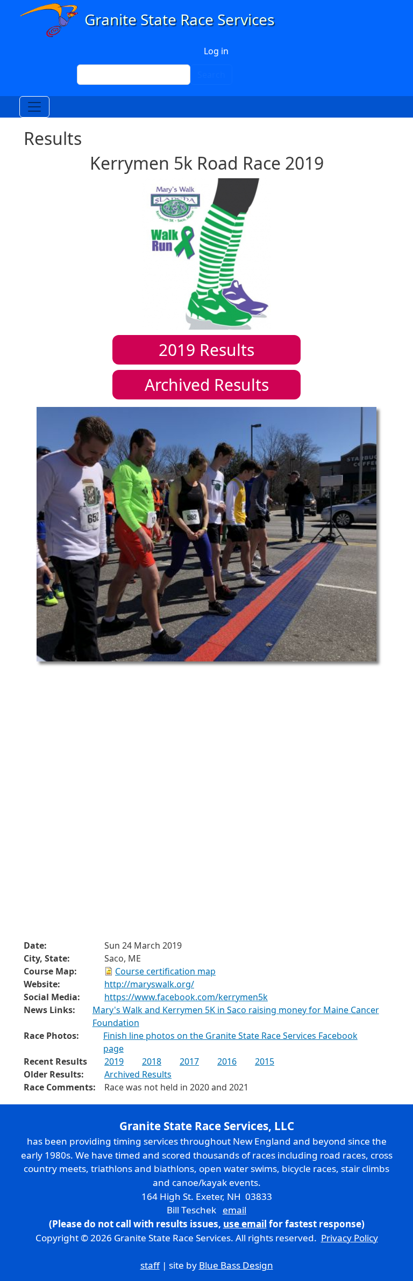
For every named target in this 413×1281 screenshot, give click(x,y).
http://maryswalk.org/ (149, 984)
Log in (216, 51)
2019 (114, 1061)
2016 (227, 1061)
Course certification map (165, 971)
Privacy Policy (349, 1238)
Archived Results (207, 385)
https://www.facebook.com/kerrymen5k (186, 997)
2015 (264, 1061)
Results (206, 350)
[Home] (152, 20)
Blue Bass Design (236, 1265)
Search (211, 75)
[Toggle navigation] (34, 107)
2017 (189, 1061)
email (234, 1210)
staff (150, 1265)
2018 (151, 1061)
